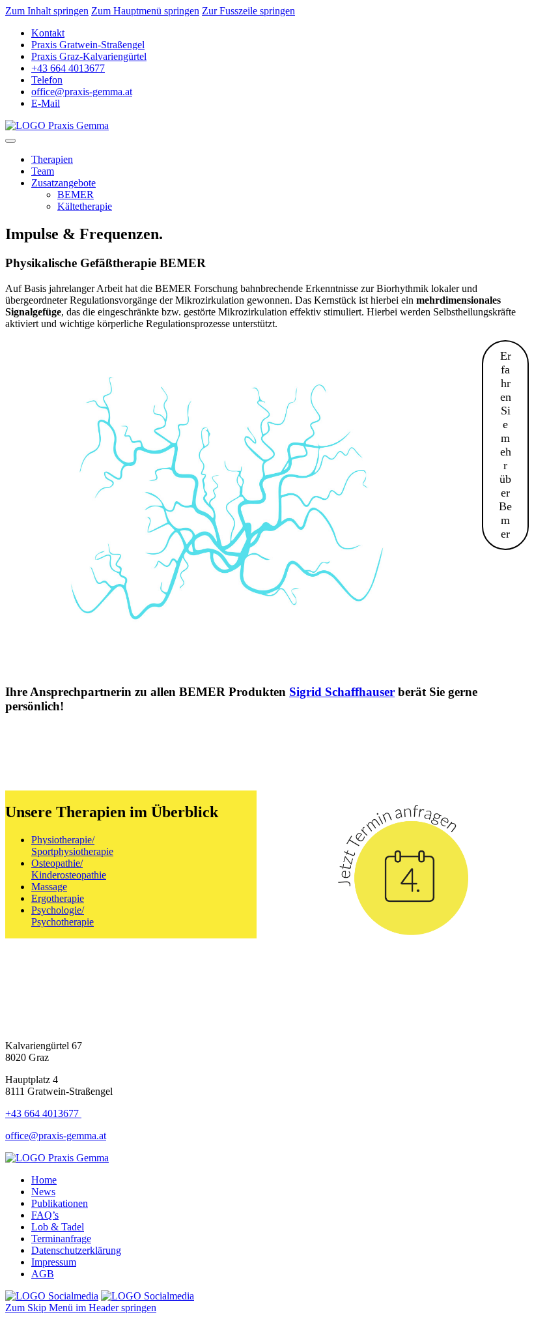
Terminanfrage (61, 1238)
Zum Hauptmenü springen (145, 10)
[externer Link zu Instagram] (147, 1295)
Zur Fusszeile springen (248, 10)
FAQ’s (45, 1215)
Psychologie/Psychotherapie (62, 916)
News (43, 1191)
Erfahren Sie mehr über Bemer (505, 444)
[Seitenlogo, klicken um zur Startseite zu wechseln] (57, 125)
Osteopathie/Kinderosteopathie (68, 869)
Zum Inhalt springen (47, 10)
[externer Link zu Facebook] (51, 1295)
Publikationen (59, 1203)
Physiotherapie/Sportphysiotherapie (72, 845)
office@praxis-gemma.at (55, 1135)
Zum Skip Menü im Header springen (80, 1307)
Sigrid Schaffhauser (342, 692)
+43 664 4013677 (43, 1113)
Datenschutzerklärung (76, 1250)
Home (44, 1179)
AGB (42, 1273)
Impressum (53, 1262)
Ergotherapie (57, 898)
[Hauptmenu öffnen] (10, 141)
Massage (49, 886)
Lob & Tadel (57, 1226)
